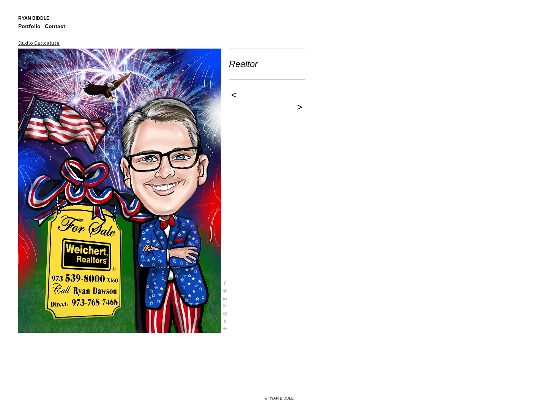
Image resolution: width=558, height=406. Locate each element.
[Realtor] (119, 191)
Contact (55, 26)
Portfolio (29, 26)
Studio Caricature (39, 43)
